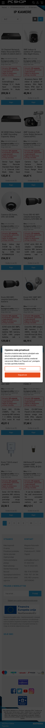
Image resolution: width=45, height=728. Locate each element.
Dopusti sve (22, 375)
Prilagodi (22, 369)
